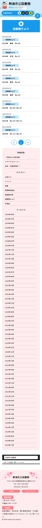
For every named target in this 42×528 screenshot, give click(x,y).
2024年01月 (9, 347)
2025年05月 (9, 281)
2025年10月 (9, 259)
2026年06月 (9, 223)
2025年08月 (9, 268)
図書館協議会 (10, 190)
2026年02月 (9, 241)
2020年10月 (9, 414)
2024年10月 (9, 307)
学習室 (7, 204)
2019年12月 (9, 427)
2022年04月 (9, 387)
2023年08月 (9, 370)
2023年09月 (9, 365)
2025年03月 (9, 290)
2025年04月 (9, 285)
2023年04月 (9, 378)
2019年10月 (9, 432)
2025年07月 (9, 272)
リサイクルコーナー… (13, 162)
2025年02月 (9, 294)
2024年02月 (9, 343)
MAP (11, 491)
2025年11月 (9, 254)
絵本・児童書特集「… (13, 166)
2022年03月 (9, 392)
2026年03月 (9, 237)
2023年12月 (9, 352)
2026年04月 (9, 232)
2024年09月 (9, 312)
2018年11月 (9, 445)
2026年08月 (9, 214)
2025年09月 (9, 263)
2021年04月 (9, 405)
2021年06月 (9, 401)
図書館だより (10, 199)
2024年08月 (9, 316)
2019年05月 (9, 441)
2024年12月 (9, 299)
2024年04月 (9, 334)
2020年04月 (9, 423)
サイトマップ (30, 491)
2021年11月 (9, 396)
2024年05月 (9, 330)
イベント (8, 181)
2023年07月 (9, 374)
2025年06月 (9, 276)
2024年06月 (9, 325)
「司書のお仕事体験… (13, 157)
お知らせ (8, 177)
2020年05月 (9, 418)
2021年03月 (9, 409)
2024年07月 (9, 321)
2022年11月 (9, 383)
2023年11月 (9, 356)
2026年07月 (9, 219)
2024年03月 (9, 338)
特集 (6, 186)
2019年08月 (9, 436)
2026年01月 (9, 245)
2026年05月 (9, 228)
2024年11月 (9, 303)
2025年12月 (9, 250)
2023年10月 (9, 361)
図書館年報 (9, 195)
